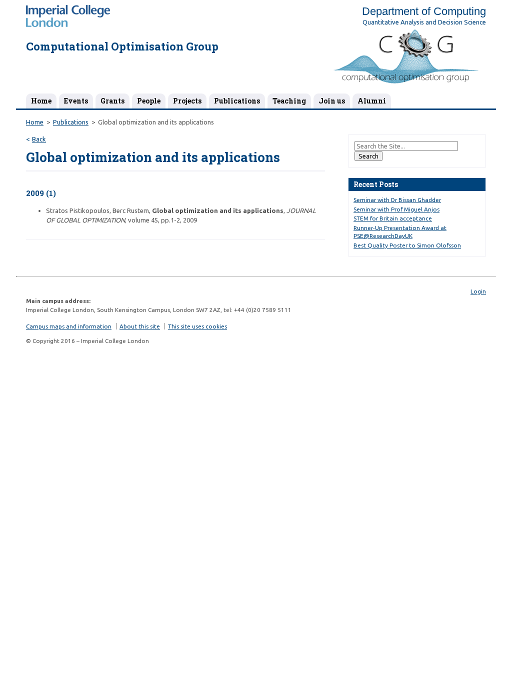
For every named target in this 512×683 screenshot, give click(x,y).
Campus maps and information (69, 326)
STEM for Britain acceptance (393, 218)
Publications (237, 101)
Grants (112, 101)
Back (39, 139)
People (148, 101)
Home (41, 101)
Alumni (372, 101)
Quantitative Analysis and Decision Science (424, 22)
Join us (331, 101)
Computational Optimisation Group (122, 46)
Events (76, 101)
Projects (187, 101)
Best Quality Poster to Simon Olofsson (407, 245)
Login (478, 291)
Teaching (289, 101)
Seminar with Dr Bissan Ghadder (397, 199)
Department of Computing (424, 11)
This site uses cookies (197, 326)
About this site (140, 326)
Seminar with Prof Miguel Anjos (397, 209)
